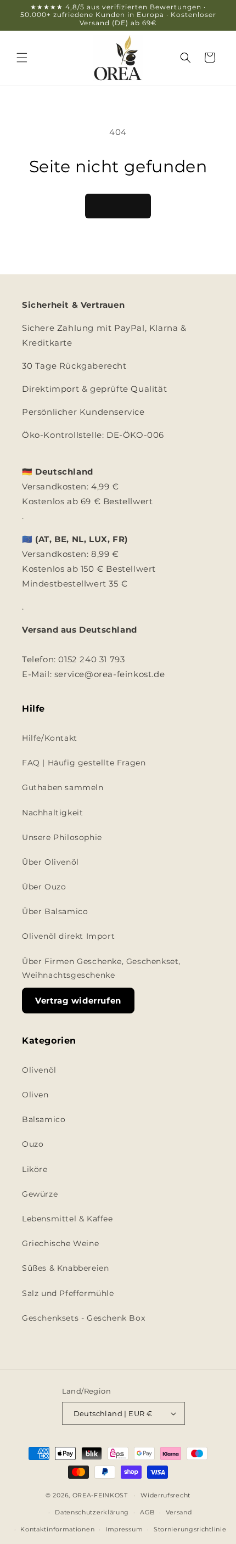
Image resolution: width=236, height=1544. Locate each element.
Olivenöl (39, 1070)
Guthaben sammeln (63, 787)
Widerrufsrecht (165, 1495)
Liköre (35, 1169)
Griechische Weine (60, 1243)
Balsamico (43, 1119)
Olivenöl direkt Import (68, 936)
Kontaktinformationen (57, 1529)
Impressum (124, 1529)
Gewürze (40, 1194)
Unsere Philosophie (62, 837)
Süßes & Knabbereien (65, 1268)
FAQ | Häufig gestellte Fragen (83, 763)
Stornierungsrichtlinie (190, 1529)
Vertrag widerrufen (78, 1000)
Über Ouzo (44, 887)
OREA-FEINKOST (100, 1495)
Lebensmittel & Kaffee (67, 1219)
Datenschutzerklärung (92, 1512)
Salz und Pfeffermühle (68, 1293)
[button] (22, 58)
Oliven (35, 1095)
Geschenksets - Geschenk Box (83, 1318)
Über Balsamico (55, 911)
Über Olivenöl (50, 862)
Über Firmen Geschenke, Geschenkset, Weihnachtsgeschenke (101, 968)
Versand (179, 1512)
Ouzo (32, 1144)
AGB (147, 1512)
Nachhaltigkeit (52, 813)
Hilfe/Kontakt (49, 738)
